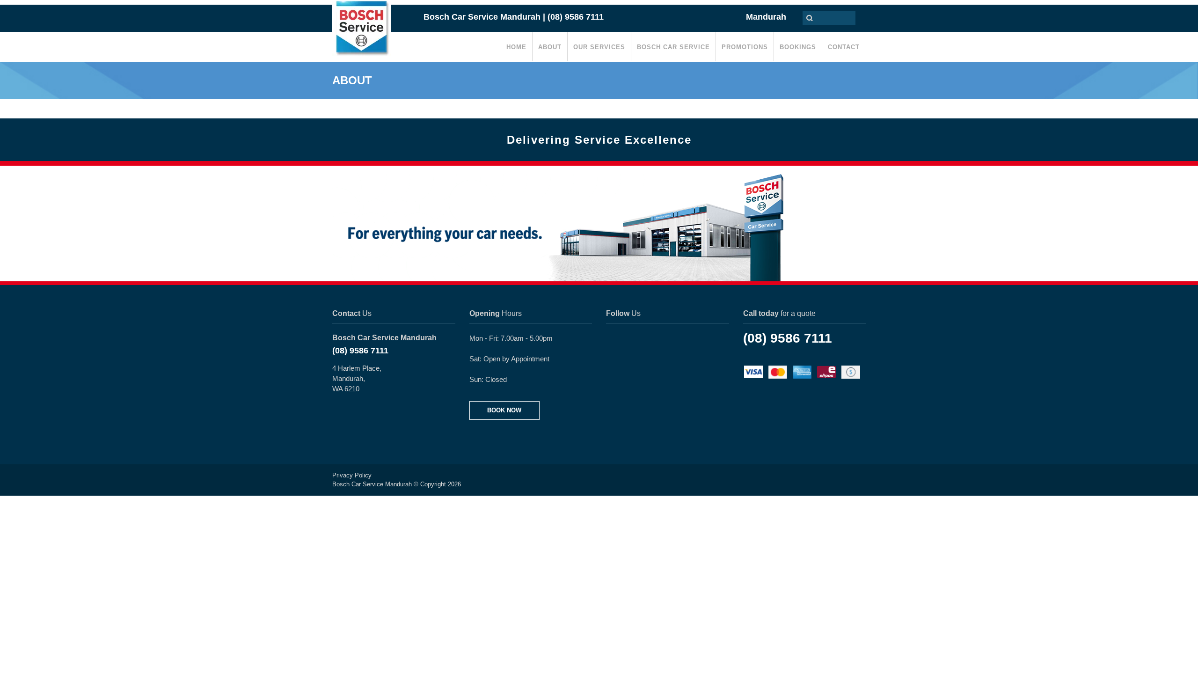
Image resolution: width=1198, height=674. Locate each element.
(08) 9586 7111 (360, 350)
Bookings (798, 47)
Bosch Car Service (673, 47)
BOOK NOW (504, 410)
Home (516, 47)
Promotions (745, 47)
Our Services (599, 47)
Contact (844, 47)
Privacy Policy (352, 475)
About (550, 47)
